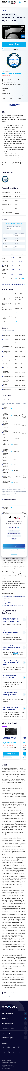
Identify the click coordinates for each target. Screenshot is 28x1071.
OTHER (16, 243)
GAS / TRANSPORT (19, 233)
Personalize (14, 554)
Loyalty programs (7, 1033)
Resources (5, 1018)
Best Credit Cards (7, 1023)
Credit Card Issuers (8, 1028)
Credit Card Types (7, 1038)
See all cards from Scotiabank (14, 104)
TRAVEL (16, 238)
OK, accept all (13, 546)
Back (4, 11)
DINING (5, 238)
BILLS (4, 243)
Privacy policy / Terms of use (9, 1062)
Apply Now (14, 44)
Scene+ (15, 652)
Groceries (6, 233)
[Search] (20, 2)
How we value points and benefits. (12, 284)
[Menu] (24, 2)
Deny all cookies (14, 550)
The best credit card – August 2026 (14, 605)
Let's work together (6, 1060)
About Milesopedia (7, 1013)
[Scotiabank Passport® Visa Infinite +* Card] (11, 731)
